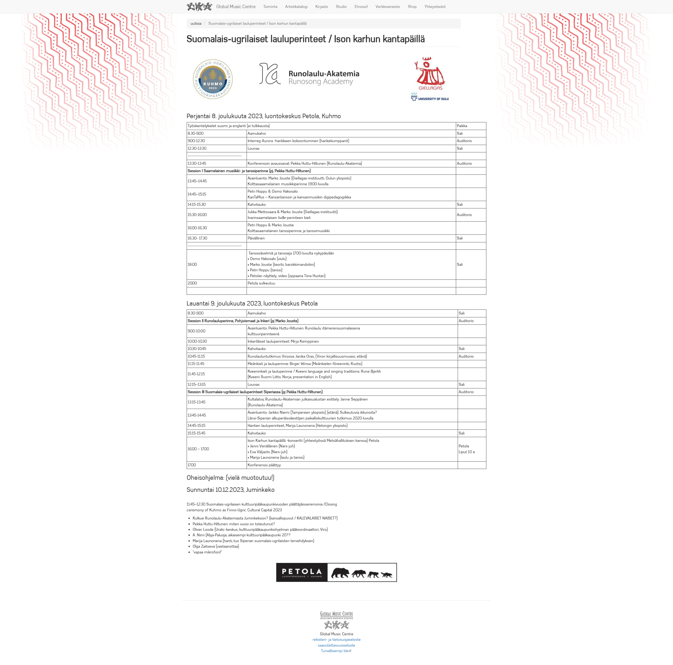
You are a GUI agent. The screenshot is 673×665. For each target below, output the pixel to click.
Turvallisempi (334, 650)
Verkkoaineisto (388, 6)
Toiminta (270, 6)
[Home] (201, 6)
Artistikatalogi (296, 6)
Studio (341, 6)
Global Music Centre (236, 6)
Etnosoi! (361, 6)
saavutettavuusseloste (336, 645)
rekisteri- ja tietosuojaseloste (337, 639)
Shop (412, 6)
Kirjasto (321, 6)
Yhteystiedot (435, 6)
